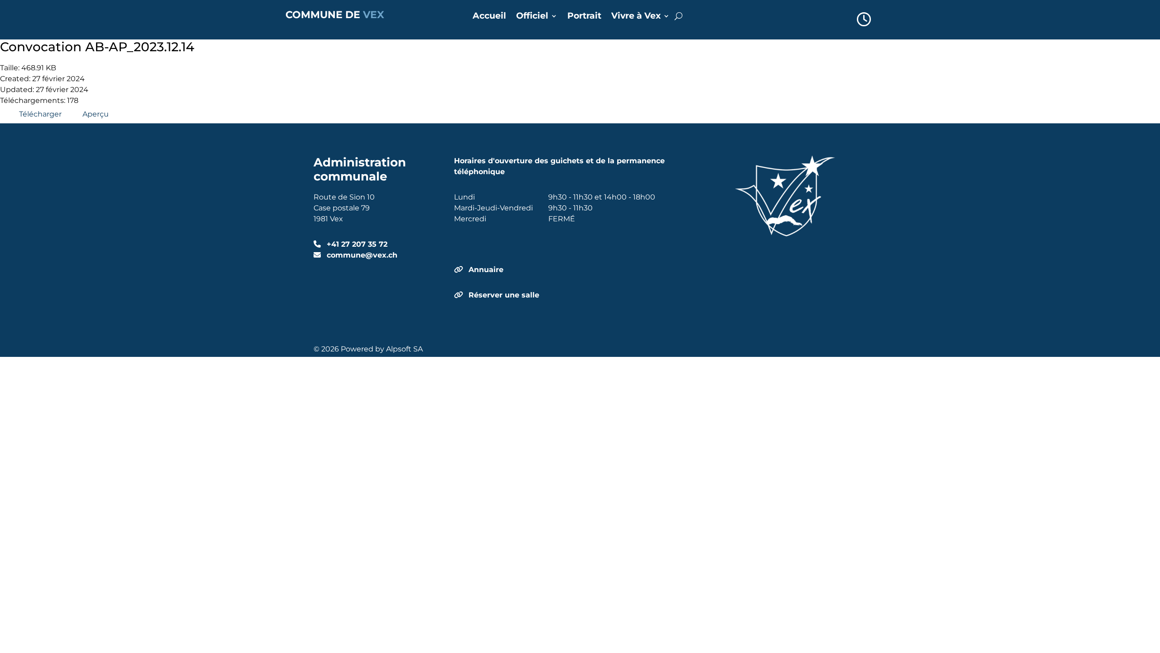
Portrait (584, 17)
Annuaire (486, 269)
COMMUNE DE (334, 15)
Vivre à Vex (636, 17)
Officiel (532, 17)
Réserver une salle (504, 295)
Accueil (489, 17)
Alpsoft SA (404, 349)
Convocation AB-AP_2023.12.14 (97, 46)
